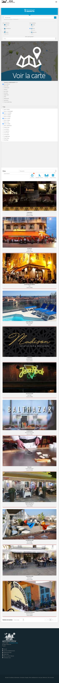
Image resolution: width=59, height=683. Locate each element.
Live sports (6, 134)
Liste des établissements (9, 650)
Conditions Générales (14, 677)
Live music (6, 132)
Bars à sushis (7, 118)
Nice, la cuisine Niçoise (9, 656)
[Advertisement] (11, 157)
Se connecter (51, 677)
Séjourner (34, 32)
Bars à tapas (7, 120)
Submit (55, 17)
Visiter (33, 24)
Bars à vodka (7, 123)
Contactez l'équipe (24, 677)
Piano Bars (6, 138)
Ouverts (32, 175)
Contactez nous (7, 657)
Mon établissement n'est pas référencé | (38, 677)
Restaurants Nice (7, 652)
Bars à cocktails (7, 113)
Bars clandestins (8, 125)
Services (7, 24)
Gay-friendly (53, 177)
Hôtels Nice (6, 654)
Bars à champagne (8, 111)
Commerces (8, 28)
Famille (46, 177)
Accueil (5, 649)
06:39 (11, 82)
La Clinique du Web (13, 643)
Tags (4, 106)
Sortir (33, 28)
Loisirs (6, 32)
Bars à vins (6, 122)
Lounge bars (7, 136)
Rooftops (6, 140)
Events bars (6, 127)
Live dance (6, 129)
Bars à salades (7, 114)
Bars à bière (7, 109)
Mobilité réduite (39, 177)
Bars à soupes (7, 116)
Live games (6, 131)
